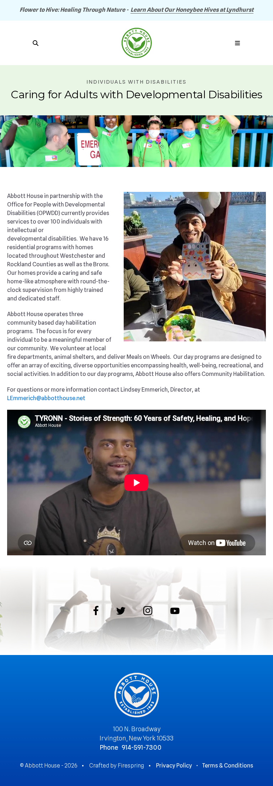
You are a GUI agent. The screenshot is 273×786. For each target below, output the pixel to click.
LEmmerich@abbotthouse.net (46, 398)
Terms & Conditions (227, 765)
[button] (237, 43)
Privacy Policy (174, 765)
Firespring (131, 765)
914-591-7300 (141, 747)
